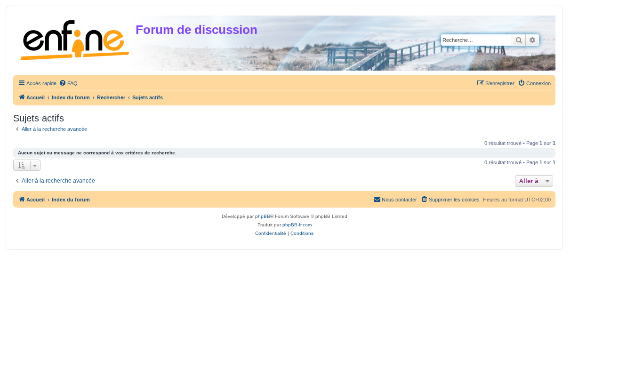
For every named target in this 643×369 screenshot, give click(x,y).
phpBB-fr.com (297, 224)
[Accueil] (76, 38)
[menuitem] (68, 83)
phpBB (262, 216)
